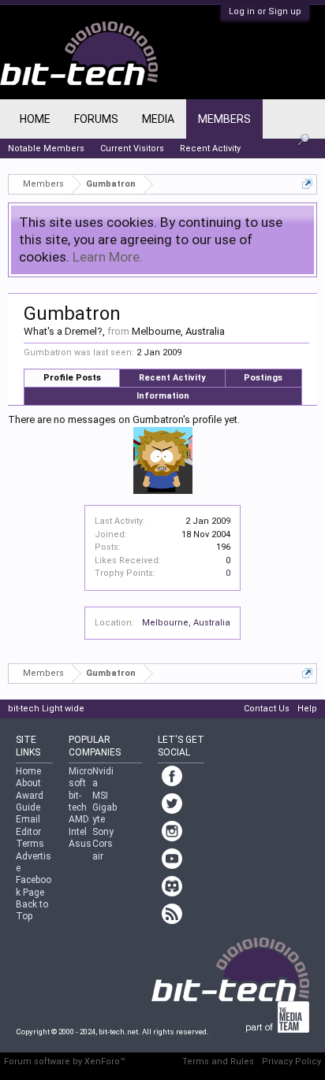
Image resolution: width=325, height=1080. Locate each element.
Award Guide (29, 801)
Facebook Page (33, 885)
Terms (30, 843)
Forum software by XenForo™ (64, 1061)
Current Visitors (132, 148)
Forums (96, 119)
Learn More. (108, 257)
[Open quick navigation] (307, 184)
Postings (263, 378)
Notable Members (46, 148)
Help (307, 708)
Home (35, 119)
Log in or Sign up (265, 11)
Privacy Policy (291, 1061)
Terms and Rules (218, 1061)
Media (158, 119)
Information (162, 396)
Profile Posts (72, 378)
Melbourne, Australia (186, 623)
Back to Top (32, 910)
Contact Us (267, 708)
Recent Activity (172, 378)
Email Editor (28, 825)
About (28, 783)
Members (224, 119)
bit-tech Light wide (46, 708)
